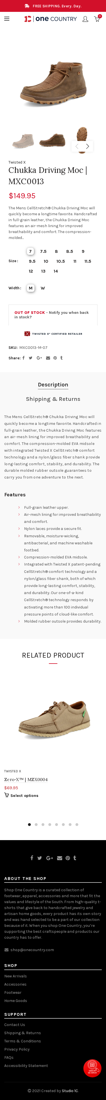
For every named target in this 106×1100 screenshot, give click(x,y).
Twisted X (17, 162)
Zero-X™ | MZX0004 (26, 779)
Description (53, 384)
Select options (24, 795)
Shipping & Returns (53, 399)
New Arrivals (15, 976)
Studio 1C (70, 1090)
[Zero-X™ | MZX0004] (53, 717)
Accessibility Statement (26, 1065)
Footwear (12, 992)
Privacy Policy (17, 1049)
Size (12, 261)
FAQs (9, 1057)
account (85, 19)
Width (14, 288)
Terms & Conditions (22, 1041)
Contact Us (14, 1024)
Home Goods (15, 1000)
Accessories (15, 984)
